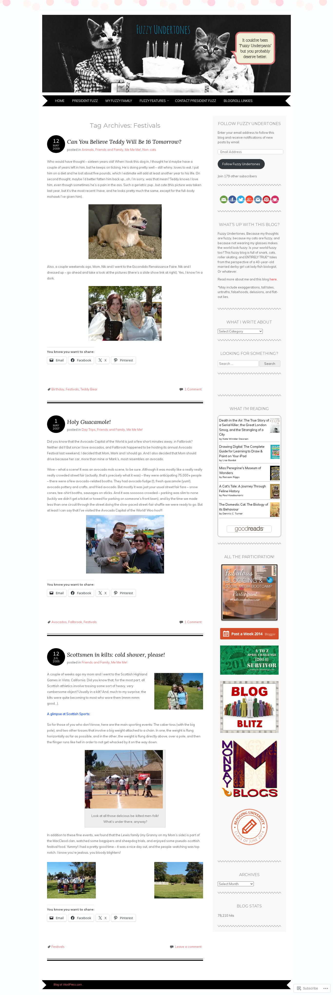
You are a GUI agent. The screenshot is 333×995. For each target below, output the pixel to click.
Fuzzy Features (153, 101)
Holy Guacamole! (89, 421)
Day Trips (89, 429)
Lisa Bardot (229, 460)
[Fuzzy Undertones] (166, 92)
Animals (88, 150)
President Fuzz (85, 101)
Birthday (57, 389)
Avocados (59, 622)
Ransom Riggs (231, 477)
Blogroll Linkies (238, 101)
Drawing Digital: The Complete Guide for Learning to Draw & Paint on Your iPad (241, 451)
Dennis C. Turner (233, 513)
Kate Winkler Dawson (235, 438)
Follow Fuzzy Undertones (249, 123)
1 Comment (193, 389)
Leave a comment (188, 947)
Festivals (72, 389)
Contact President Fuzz (195, 101)
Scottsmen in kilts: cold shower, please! (116, 654)
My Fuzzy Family (119, 101)
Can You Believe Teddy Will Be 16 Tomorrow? (124, 141)
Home (59, 101)
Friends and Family (109, 150)
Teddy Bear (89, 389)
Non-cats (149, 150)
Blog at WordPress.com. (68, 984)
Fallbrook (75, 622)
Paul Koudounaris (233, 495)
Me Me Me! (133, 150)
